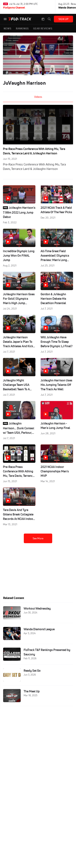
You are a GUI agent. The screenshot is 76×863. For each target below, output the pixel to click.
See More (38, 538)
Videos (38, 97)
